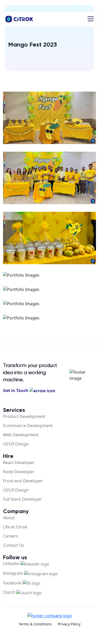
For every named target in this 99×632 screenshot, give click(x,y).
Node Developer (18, 471)
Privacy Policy (69, 624)
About (9, 518)
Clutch (9, 592)
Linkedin (11, 563)
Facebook (13, 583)
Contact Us (13, 545)
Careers (10, 536)
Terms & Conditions (35, 624)
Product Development (24, 416)
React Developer (19, 462)
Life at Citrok (15, 527)
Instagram (13, 573)
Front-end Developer (23, 481)
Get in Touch (16, 390)
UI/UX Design (16, 444)
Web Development (21, 435)
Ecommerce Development (28, 425)
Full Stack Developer (22, 499)
